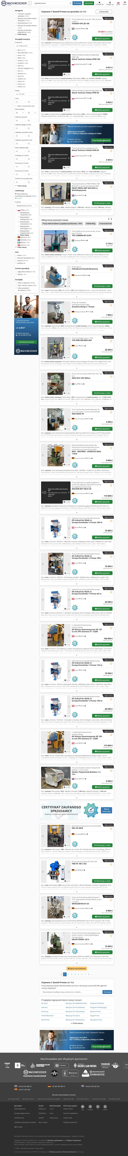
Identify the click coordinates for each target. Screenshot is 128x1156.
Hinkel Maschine (47, 1016)
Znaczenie (104, 12)
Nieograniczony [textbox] (24, 206)
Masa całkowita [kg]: (21, 148)
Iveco (21, 55)
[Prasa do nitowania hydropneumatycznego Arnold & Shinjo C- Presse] (55, 312)
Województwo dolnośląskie (26, 227)
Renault (22, 74)
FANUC (22, 87)
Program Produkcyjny (98, 1007)
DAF (21, 66)
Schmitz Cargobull (25, 68)
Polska (24, 210)
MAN (21, 58)
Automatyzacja (25, 23)
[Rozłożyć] (76, 49)
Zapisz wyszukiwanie (77, 968)
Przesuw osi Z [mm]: (22, 171)
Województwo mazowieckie (26, 223)
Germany (44, 1011)
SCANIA (22, 79)
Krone (21, 84)
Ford (21, 76)
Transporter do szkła (99, 1099)
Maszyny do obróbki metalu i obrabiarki (27, 19)
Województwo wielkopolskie (26, 218)
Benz (21, 50)
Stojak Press (94, 1016)
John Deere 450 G (83, 1099)
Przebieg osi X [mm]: (22, 155)
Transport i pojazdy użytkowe (24, 15)
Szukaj (78, 3)
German (44, 1007)
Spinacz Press (95, 1011)
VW (20, 71)
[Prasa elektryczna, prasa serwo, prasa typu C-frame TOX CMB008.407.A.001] (55, 241)
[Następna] (69, 29)
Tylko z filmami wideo (27, 285)
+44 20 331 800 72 (25, 1086)
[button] (125, 3)
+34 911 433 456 (24, 1090)
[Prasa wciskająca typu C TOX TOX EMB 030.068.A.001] (55, 348)
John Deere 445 (69, 1099)
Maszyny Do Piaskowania (75, 1020)
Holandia (25, 240)
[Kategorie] (29, 3)
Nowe (21, 255)
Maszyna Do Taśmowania (75, 1011)
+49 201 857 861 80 (92, 1086)
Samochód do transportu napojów (48, 1099)
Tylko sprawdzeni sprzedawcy (24, 289)
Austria (25, 245)
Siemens (23, 60)
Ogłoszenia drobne (26, 272)
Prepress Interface (97, 1003)
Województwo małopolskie (25, 214)
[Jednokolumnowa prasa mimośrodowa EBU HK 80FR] (55, 836)
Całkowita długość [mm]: (23, 125)
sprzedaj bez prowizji (26, 342)
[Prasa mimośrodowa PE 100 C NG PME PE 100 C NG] (55, 872)
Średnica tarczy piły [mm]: (23, 178)
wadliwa (21, 263)
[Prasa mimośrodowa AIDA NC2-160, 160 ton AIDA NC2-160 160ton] (55, 384)
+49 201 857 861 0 (58, 1086)
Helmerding (90, 223)
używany (22, 260)
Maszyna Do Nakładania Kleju (77, 1003)
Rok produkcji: (20, 109)
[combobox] (26, 205)
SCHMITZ (23, 63)
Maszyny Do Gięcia (73, 1016)
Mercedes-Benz (25, 53)
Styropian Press (96, 1020)
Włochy (25, 242)
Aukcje (22, 274)
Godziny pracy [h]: (21, 117)
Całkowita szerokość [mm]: (24, 132)
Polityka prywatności (56, 1152)
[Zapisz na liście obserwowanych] (111, 22)
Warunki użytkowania (69, 1152)
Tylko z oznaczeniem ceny (25, 106)
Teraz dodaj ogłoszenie (101, 140)
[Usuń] (71, 3)
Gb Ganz (44, 1003)
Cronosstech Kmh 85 (107, 223)
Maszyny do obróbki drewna (27, 27)
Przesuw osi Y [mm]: (22, 163)
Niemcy (25, 237)
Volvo (21, 81)
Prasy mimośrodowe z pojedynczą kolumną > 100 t (62, 223)
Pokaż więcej (77, 1023)
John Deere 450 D (28, 1099)
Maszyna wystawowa (25, 258)
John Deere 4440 (114, 1099)
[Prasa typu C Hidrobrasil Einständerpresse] (55, 277)
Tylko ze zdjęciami (26, 283)
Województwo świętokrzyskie (26, 232)
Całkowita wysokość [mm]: (23, 140)
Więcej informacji (106, 810)
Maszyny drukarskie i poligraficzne (25, 31)
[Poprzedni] (43, 29)
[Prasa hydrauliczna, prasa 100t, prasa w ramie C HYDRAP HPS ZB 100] (55, 29)
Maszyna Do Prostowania (75, 1007)
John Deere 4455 (13, 1099)
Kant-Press (45, 1020)
